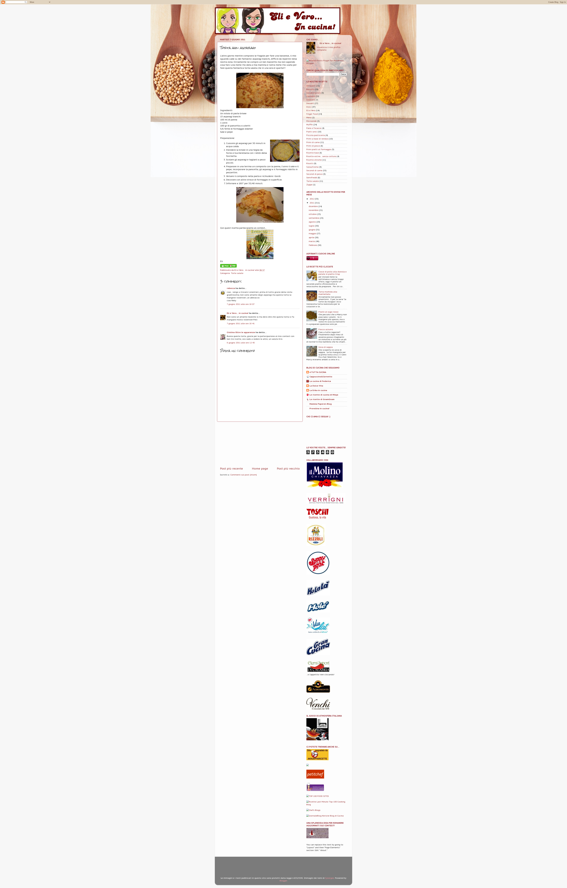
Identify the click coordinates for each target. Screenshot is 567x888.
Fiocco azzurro (325, 329)
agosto (312, 221)
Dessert (310, 103)
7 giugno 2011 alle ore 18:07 (241, 304)
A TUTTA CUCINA (317, 372)
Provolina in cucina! (319, 408)
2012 (312, 198)
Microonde (311, 121)
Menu (309, 117)
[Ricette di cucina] (315, 777)
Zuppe (309, 184)
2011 (312, 202)
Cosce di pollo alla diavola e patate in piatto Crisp (332, 272)
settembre (314, 218)
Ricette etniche (314, 159)
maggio (312, 233)
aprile (311, 237)
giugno (312, 229)
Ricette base (312, 152)
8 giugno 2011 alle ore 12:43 (241, 342)
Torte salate (237, 273)
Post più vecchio (288, 468)
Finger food (312, 114)
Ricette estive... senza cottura (321, 156)
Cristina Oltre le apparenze (241, 332)
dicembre (313, 206)
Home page (260, 468)
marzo (312, 241)
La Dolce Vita (316, 385)
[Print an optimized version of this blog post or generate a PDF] (228, 266)
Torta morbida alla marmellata (327, 292)
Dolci (308, 107)
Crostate (310, 99)
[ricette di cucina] (315, 790)
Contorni (310, 96)
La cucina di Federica (320, 381)
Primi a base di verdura (317, 138)
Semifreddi (311, 177)
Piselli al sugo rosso (328, 311)
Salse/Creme (312, 167)
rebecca (231, 288)
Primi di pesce (313, 145)
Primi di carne (313, 142)
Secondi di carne (314, 170)
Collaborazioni (313, 92)
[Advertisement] (260, 444)
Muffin (309, 124)
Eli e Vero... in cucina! (237, 313)
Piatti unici (311, 131)
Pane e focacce (313, 128)
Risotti (309, 163)
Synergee (329, 878)
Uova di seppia (325, 347)
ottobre (313, 214)
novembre (313, 210)
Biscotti (310, 89)
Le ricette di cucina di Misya (323, 394)
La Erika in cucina (318, 390)
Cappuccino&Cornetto (320, 376)
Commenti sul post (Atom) (243, 474)
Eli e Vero (310, 110)
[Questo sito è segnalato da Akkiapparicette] (317, 759)
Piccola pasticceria (315, 135)
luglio (312, 225)
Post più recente (231, 468)
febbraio (313, 245)
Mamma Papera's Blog (320, 404)
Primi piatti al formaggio (318, 149)
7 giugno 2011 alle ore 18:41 (241, 323)
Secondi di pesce (314, 174)
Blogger (283, 880)
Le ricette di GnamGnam (321, 399)
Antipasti (311, 85)
